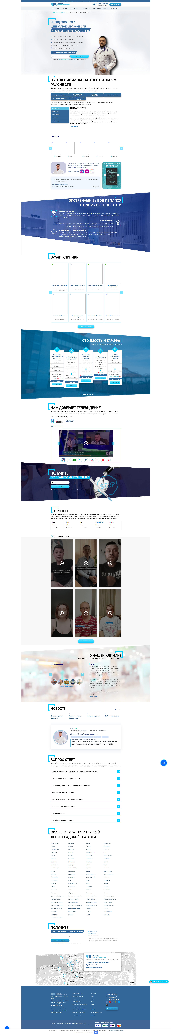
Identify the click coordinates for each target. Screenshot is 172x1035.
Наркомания (85, 8)
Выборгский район (91, 896)
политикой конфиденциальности (65, 59)
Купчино (88, 908)
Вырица (88, 871)
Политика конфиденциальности (77, 1024)
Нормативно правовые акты (64, 1024)
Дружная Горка (108, 871)
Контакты (88, 1)
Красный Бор (54, 877)
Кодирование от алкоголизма (95, 95)
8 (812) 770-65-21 (102, 4)
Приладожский (72, 883)
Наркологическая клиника (79, 1012)
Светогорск (71, 861)
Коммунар (54, 852)
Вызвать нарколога (112, 1008)
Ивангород (107, 846)
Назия (87, 880)
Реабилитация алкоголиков (59, 98)
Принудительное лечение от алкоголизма (77, 98)
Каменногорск (55, 849)
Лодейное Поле (90, 852)
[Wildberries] (87, 171)
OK (96, 1032)
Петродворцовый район (75, 905)
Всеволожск (107, 843)
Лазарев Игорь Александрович (83, 734)
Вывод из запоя (76, 999)
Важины (106, 868)
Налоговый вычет (77, 1015)
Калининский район (109, 896)
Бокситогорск (54, 843)
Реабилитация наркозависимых (80, 1004)
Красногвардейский (91, 899)
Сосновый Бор (55, 865)
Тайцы (70, 889)
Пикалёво (71, 858)
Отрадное (53, 858)
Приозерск (54, 861)
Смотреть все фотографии (66, 686)
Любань (53, 855)
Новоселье (107, 880)
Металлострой (108, 911)
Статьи (76, 1)
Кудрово (70, 852)
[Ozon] (82, 171)
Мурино (70, 855)
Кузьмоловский (90, 877)
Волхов (88, 843)
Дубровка (53, 874)
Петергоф (88, 911)
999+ (60, 421)
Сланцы (106, 861)
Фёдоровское (72, 893)
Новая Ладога (108, 855)
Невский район (108, 902)
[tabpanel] (57, 366)
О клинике (54, 1)
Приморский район (91, 905)
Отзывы (66, 1)
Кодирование (74, 8)
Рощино (106, 883)
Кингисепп (71, 849)
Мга (69, 880)
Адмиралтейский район (57, 896)
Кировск (106, 849)
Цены (71, 1)
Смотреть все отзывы (86, 641)
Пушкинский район (109, 905)
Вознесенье (71, 871)
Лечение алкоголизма (112, 95)
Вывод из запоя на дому (59, 95)
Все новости (118, 710)
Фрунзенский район (56, 908)
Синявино (106, 886)
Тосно (105, 865)
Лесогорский (54, 880)
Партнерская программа (99, 1)
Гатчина (88, 846)
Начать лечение (57, 384)
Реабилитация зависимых (99, 8)
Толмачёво (107, 889)
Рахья (87, 883)
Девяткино (54, 911)
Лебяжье (106, 877)
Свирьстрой (71, 886)
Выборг (53, 846)
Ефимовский (71, 874)
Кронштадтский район (57, 902)
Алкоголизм (55, 8)
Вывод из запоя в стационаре (77, 95)
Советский (54, 889)
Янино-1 (106, 893)
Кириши (88, 849)
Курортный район (73, 902)
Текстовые (60, 536)
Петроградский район (57, 905)
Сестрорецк (54, 914)
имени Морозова (90, 874)
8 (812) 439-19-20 (92, 965)
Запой (64, 8)
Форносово (89, 893)
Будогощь (89, 868)
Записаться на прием (86, 326)
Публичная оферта (54, 1024)
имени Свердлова (109, 874)
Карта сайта (87, 1024)
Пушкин (88, 914)
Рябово (53, 886)
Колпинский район (73, 899)
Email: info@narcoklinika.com (95, 967)
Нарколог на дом (76, 1001)
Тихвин (88, 865)
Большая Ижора (73, 868)
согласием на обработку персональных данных (83, 1032)
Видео (53, 536)
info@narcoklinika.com (114, 999)
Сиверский (89, 886)
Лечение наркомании (77, 993)
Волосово (71, 843)
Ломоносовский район (57, 917)
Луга (105, 852)
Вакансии (110, 1)
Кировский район (55, 899)
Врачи (60, 1)
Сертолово (89, 861)
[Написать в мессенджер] (7, 1028)
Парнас (106, 908)
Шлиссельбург (55, 868)
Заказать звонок (115, 4)
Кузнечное (71, 877)
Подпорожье (89, 858)
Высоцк (70, 846)
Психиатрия (114, 8)
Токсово (88, 889)
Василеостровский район (75, 896)
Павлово (53, 883)
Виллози (53, 871)
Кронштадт (107, 914)
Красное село (72, 911)
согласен (73, 59)
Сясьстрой (71, 865)
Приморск (106, 858)
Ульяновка (54, 893)
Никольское (89, 855)
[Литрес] (92, 171)
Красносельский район (110, 899)
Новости (82, 1)
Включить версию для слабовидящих (60, 1007)
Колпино (70, 914)
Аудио (67, 536)
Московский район (91, 902)
